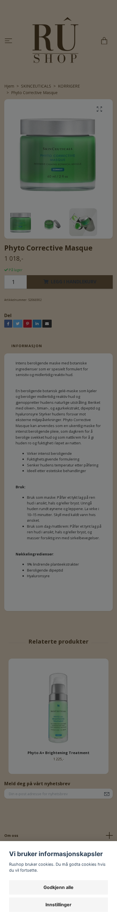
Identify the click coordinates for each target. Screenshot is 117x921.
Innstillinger (58, 904)
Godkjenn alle (58, 887)
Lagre (58, 860)
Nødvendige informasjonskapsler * (57, 82)
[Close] (105, 27)
